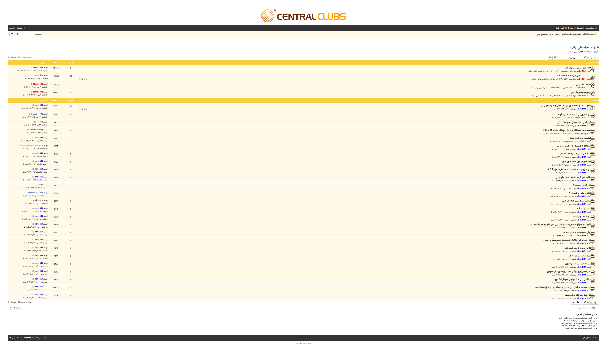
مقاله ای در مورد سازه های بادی (576, 161)
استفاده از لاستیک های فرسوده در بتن (573, 146)
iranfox (40, 75)
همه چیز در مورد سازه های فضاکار (575, 154)
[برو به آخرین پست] (31, 67)
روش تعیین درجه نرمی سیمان (577, 232)
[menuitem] (581, 28)
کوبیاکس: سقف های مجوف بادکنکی (574, 122)
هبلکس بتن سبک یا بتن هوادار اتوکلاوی (572, 279)
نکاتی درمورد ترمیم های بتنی (578, 248)
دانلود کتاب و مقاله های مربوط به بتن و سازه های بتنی (566, 105)
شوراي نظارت (574, 52)
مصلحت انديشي (583, 84)
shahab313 (38, 200)
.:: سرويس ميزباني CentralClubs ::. (573, 76)
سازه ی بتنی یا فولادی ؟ (580, 193)
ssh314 (40, 121)
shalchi (583, 141)
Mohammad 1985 (35, 192)
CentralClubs (300, 343)
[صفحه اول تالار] (303, 15)
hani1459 (584, 51)
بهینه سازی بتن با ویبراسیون (578, 264)
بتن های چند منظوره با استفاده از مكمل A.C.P (569, 169)
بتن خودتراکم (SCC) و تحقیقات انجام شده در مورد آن (566, 240)
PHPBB (308, 343)
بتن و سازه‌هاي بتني (584, 47)
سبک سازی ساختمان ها (580, 256)
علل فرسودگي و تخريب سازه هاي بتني (573, 177)
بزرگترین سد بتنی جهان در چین (576, 201)
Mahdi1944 (581, 71)
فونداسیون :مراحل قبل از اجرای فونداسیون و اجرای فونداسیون (562, 287)
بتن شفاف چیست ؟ (582, 216)
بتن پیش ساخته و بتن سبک (578, 295)
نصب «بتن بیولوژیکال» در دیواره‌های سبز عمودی (569, 271)
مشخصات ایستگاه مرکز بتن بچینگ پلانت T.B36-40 (567, 130)
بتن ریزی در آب (584, 209)
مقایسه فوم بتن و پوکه (580, 138)
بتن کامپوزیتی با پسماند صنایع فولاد (574, 114)
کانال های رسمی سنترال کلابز (577, 68)
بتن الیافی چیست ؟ (582, 185)
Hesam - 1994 (580, 117)
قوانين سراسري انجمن (581, 92)
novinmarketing (579, 133)
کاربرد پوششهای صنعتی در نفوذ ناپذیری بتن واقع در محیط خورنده (561, 224)
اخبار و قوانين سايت (535, 71)
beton (40, 184)
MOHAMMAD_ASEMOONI (32, 145)
